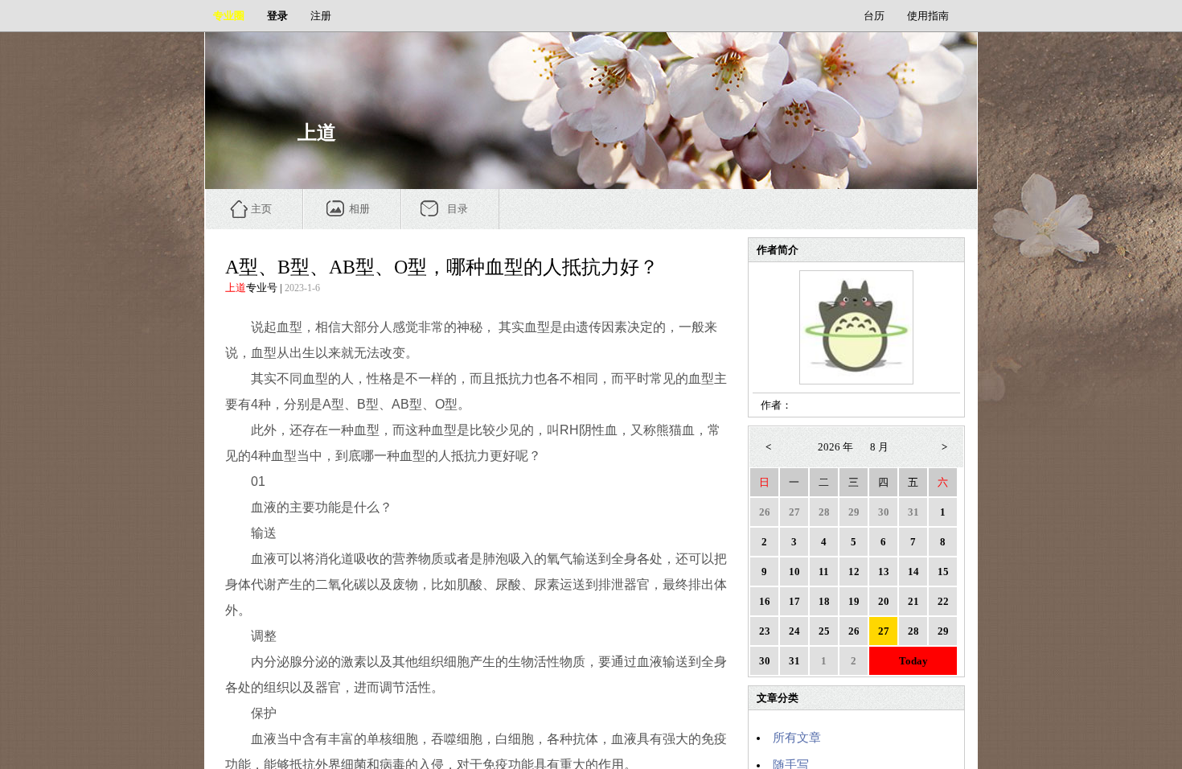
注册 (320, 16)
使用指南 (928, 16)
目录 (457, 209)
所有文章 (797, 737)
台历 (874, 16)
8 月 (879, 447)
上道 (235, 288)
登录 (277, 16)
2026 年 (835, 447)
